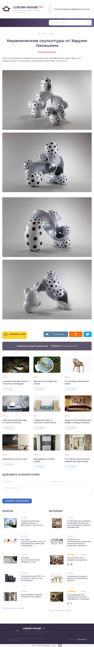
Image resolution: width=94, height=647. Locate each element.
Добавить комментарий (17, 501)
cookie (53, 645)
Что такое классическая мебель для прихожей (77, 460)
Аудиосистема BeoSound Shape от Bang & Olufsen (78, 421)
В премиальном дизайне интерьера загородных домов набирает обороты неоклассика (79, 524)
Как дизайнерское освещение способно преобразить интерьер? (78, 597)
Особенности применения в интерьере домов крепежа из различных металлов (79, 542)
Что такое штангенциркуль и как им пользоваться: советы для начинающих (33, 542)
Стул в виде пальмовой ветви (77, 382)
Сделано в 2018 (72, 639)
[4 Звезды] (58, 346)
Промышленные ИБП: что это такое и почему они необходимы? (32, 578)
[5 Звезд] (59, 346)
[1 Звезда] (52, 346)
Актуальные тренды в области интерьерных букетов (77, 578)
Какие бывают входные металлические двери (31, 595)
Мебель (4, 377)
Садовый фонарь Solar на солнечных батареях (15, 382)
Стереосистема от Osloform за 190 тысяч (45, 421)
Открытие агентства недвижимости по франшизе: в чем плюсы (32, 523)
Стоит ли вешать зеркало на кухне (71, 9)
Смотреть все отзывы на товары (13, 608)
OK (60, 645)
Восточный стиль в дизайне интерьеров (77, 559)
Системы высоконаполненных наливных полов (30, 560)
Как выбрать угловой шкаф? (44, 460)
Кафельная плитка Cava (14, 459)
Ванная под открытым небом (45, 382)
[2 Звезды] (54, 346)
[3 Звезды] (56, 346)
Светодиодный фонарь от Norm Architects (14, 421)
